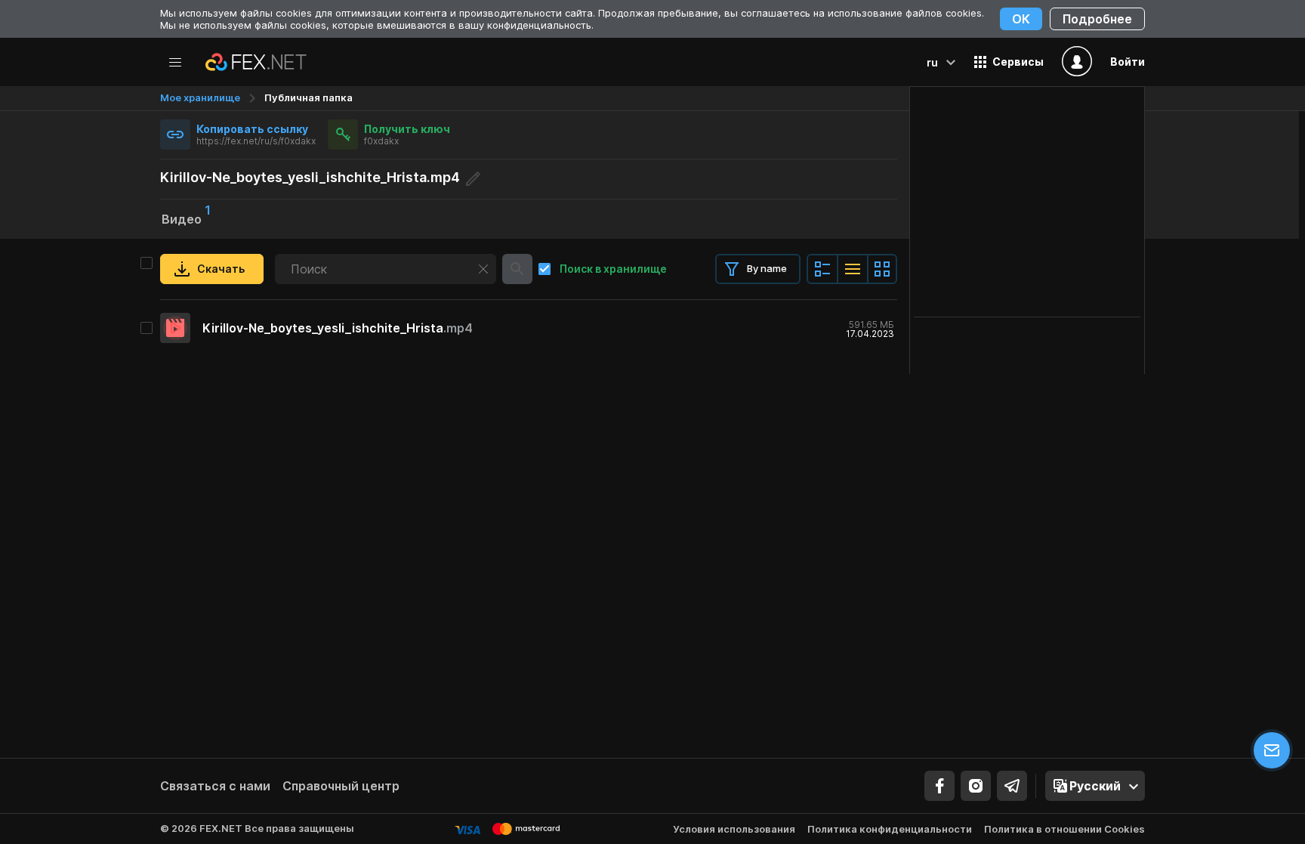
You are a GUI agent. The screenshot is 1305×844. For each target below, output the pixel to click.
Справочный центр (341, 785)
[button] (1009, 62)
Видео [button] (186, 218)
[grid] (528, 328)
